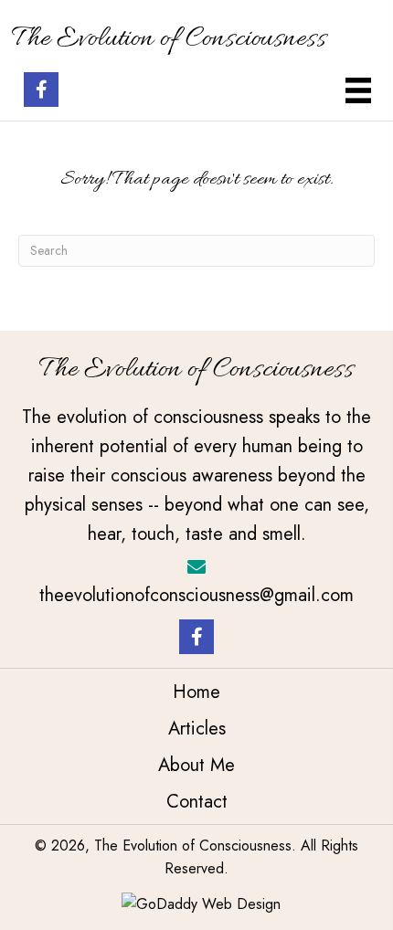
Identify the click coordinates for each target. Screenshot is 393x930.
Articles (197, 728)
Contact (197, 801)
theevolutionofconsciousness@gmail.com (196, 595)
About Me (196, 765)
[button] (41, 89)
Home (196, 692)
